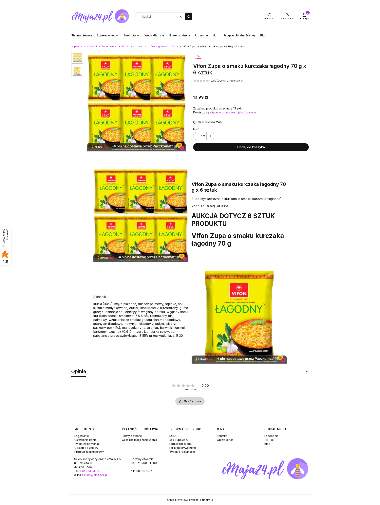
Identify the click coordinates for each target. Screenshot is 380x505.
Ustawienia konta (85, 439)
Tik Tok (269, 439)
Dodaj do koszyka (251, 147)
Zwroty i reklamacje (182, 451)
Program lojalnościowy (89, 451)
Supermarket (109, 46)
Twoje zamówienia (86, 443)
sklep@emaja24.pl (95, 474)
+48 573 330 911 (90, 471)
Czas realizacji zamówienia (139, 439)
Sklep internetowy (188, 499)
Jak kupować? (178, 439)
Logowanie (81, 435)
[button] (188, 16)
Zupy (175, 46)
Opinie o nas (225, 439)
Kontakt (222, 435)
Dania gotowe (159, 46)
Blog (267, 443)
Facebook (271, 435)
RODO (173, 435)
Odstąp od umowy (86, 447)
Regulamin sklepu (180, 443)
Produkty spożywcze (134, 46)
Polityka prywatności (182, 447)
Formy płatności (132, 435)
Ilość (196, 129)
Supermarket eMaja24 (84, 46)
